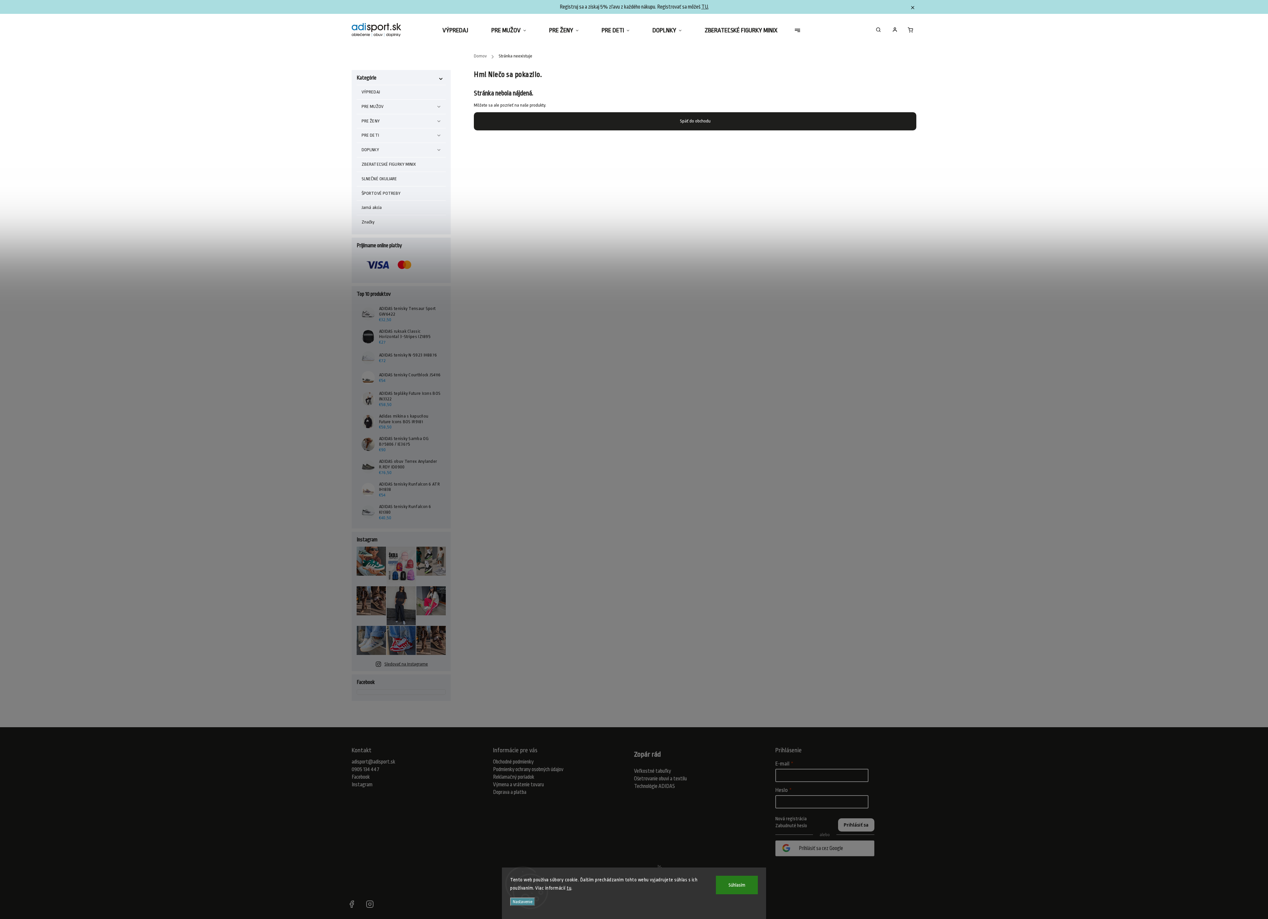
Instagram (362, 785)
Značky (368, 222)
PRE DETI (370, 135)
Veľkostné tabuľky (652, 771)
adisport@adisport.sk (373, 762)
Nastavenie (522, 902)
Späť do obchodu (695, 121)
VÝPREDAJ (371, 91)
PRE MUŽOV (372, 106)
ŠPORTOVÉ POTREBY (381, 193)
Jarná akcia (372, 207)
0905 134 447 (365, 769)
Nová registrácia (791, 818)
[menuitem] (461, 30)
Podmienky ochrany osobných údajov (528, 769)
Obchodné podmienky (513, 762)
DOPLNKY (370, 149)
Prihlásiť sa (856, 825)
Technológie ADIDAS (654, 786)
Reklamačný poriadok (513, 777)
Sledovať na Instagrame (406, 664)
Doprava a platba (509, 792)
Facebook (361, 777)
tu (569, 888)
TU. (705, 7)
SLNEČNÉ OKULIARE (379, 178)
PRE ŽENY (371, 121)
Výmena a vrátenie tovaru (518, 785)
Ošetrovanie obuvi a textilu (660, 779)
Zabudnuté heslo (791, 825)
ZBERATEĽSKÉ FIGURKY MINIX (389, 164)
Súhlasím (736, 885)
